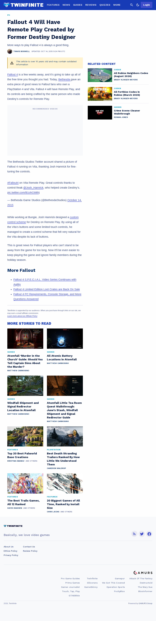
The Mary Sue (145, 587)
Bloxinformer (145, 591)
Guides (77, 4)
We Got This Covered (113, 583)
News (66, 4)
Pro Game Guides (70, 578)
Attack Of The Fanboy (140, 578)
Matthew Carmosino (18, 370)
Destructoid (146, 583)
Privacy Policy (11, 555)
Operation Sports (115, 587)
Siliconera (92, 583)
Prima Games (72, 583)
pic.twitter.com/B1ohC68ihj (23, 192)
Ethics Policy (10, 551)
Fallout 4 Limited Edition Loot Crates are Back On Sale (46, 289)
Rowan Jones (121, 117)
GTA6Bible (74, 595)
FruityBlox (119, 591)
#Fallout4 (13, 182)
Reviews (90, 4)
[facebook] (149, 534)
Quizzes (104, 4)
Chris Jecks (53, 512)
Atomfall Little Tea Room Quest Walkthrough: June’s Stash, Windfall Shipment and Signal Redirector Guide (64, 410)
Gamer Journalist (70, 587)
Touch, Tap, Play (71, 591)
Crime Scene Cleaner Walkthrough (127, 112)
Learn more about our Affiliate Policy (22, 316)
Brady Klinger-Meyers (126, 80)
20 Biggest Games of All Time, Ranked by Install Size (63, 504)
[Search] (132, 5)
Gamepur (120, 578)
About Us (8, 546)
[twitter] (142, 534)
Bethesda (64, 79)
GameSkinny (91, 587)
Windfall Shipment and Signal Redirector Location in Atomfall (23, 406)
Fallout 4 (12, 74)
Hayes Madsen (14, 508)
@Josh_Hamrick (33, 187)
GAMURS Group (145, 603)
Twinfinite (92, 578)
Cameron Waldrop (56, 468)
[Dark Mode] (138, 5)
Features (53, 4)
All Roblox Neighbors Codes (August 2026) (131, 75)
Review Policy (30, 551)
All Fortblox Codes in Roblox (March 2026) (127, 93)
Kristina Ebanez (15, 461)
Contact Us (29, 546)
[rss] (134, 534)
